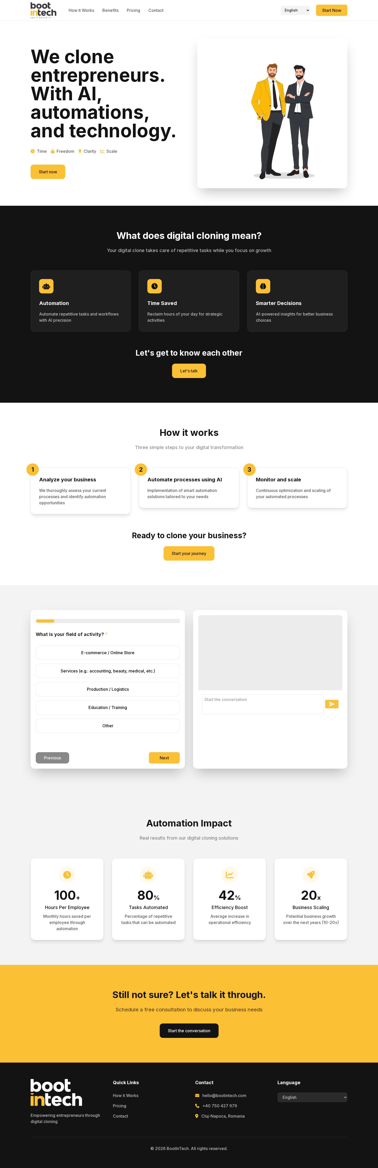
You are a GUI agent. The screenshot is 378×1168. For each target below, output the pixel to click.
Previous (52, 757)
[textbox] (270, 704)
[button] (331, 704)
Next (164, 757)
